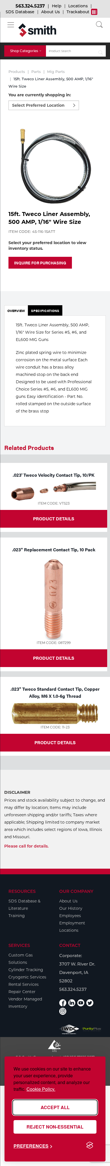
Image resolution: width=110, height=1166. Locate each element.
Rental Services (23, 984)
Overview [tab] (16, 310)
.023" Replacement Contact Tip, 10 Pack (53, 549)
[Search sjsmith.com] (100, 51)
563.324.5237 (30, 6)
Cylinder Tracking (25, 969)
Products (16, 71)
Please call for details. (26, 846)
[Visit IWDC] (69, 1029)
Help (56, 5)
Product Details (53, 518)
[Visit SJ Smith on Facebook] (62, 1002)
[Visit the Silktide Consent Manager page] (89, 1145)
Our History (70, 908)
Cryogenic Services (27, 977)
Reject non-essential (55, 1126)
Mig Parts (56, 71)
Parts (36, 71)
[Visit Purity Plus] (92, 1029)
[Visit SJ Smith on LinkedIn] (71, 1002)
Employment (72, 923)
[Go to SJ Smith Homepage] (37, 30)
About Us (50, 11)
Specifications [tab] (45, 310)
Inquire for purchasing (40, 263)
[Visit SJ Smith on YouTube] (80, 1002)
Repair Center (22, 991)
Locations (78, 5)
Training (16, 915)
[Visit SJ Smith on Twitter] (89, 1002)
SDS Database (20, 11)
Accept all (55, 1107)
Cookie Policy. (41, 1089)
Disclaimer (17, 792)
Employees (70, 915)
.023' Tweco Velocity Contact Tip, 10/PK (53, 475)
